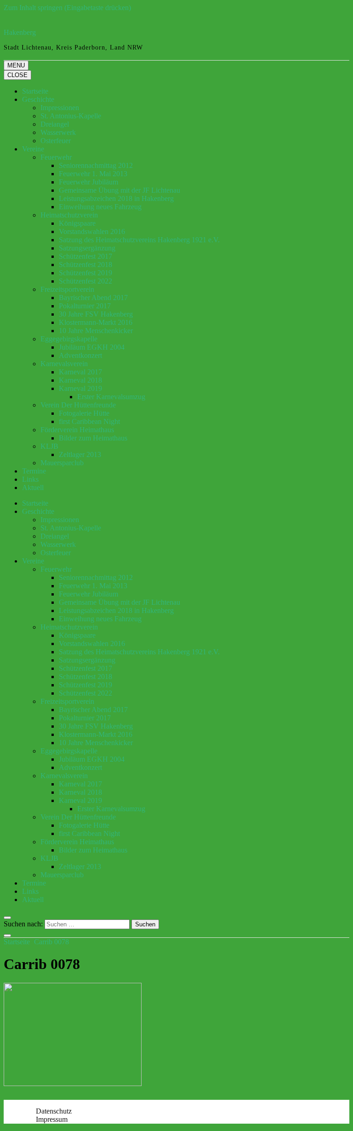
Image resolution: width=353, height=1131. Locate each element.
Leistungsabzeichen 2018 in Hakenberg (116, 198)
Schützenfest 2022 (85, 281)
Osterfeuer (55, 141)
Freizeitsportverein (67, 289)
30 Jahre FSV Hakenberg (96, 314)
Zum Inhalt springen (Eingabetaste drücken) (67, 7)
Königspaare (77, 223)
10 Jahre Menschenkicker (96, 330)
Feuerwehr (56, 157)
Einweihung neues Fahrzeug (100, 207)
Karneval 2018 (80, 380)
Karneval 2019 (80, 388)
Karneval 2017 (80, 372)
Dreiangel (54, 124)
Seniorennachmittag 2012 (96, 165)
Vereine (33, 149)
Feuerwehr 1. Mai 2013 (93, 174)
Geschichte (38, 99)
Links (30, 479)
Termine (34, 471)
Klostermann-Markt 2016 (95, 322)
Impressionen (59, 107)
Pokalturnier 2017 (85, 306)
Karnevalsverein (64, 364)
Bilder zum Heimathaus (93, 438)
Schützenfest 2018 (85, 264)
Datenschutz (54, 1111)
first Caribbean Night (89, 421)
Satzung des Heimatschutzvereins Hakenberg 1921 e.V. (139, 240)
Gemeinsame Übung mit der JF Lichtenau (119, 190)
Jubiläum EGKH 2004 (92, 347)
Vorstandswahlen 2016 (92, 231)
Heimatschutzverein (69, 215)
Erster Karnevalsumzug (111, 397)
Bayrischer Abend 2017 (93, 297)
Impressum (52, 1119)
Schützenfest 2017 (85, 256)
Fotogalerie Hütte (84, 413)
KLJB (49, 446)
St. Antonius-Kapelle (70, 116)
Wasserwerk (58, 132)
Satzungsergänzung (87, 248)
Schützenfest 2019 (85, 273)
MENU (16, 65)
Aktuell (33, 487)
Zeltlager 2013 (80, 454)
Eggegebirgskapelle (68, 339)
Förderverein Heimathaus (77, 430)
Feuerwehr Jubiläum (88, 182)
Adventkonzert (80, 355)
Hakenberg (20, 32)
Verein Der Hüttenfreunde (78, 405)
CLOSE (17, 75)
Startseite (35, 91)
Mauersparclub (62, 463)
